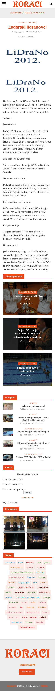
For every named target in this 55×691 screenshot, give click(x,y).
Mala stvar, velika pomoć (33, 406)
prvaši (24, 602)
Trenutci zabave (29, 617)
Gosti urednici (16, 567)
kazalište (40, 572)
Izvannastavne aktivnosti (22, 572)
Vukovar (29, 622)
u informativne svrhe (15, 479)
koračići (11, 582)
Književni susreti (16, 577)
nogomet (32, 592)
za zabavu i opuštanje (15, 489)
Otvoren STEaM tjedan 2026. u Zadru (33, 457)
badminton (10, 562)
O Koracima (44, 592)
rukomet (12, 607)
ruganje (42, 602)
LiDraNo (10, 587)
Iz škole (33, 403)
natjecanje (19, 592)
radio (33, 602)
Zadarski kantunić (27, 22)
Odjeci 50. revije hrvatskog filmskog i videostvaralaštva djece (27, 334)
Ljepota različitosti (26, 587)
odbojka (8, 597)
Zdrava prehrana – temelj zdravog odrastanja (33, 444)
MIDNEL (44, 686)
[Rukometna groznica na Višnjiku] (8, 432)
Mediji (8, 592)
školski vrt (42, 607)
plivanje (46, 597)
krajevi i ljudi (24, 582)
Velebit (43, 617)
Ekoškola (30, 562)
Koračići (33, 415)
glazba (47, 562)
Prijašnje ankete (10, 502)
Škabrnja (30, 607)
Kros (35, 582)
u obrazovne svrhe (14, 484)
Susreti (45, 612)
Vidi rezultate (27, 497)
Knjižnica (31, 577)
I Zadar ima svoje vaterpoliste (27, 369)
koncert (42, 577)
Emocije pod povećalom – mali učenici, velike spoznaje (33, 419)
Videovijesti (17, 622)
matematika (43, 587)
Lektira (44, 582)
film (39, 562)
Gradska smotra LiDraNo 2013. (28, 298)
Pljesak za (13, 602)
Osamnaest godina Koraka (27, 597)
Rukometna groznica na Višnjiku (33, 432)
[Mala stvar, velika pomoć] (8, 406)
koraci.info (12, 686)
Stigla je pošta (32, 612)
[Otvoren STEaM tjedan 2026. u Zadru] (8, 457)
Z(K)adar (40, 622)
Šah (21, 607)
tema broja (13, 617)
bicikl (20, 562)
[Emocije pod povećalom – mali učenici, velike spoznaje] (8, 418)
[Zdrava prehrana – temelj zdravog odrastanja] (8, 443)
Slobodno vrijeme (14, 612)
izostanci (41, 567)
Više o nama (26, 671)
